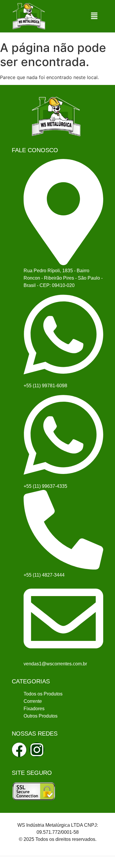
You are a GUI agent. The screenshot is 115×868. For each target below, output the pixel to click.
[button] (94, 16)
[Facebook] (19, 749)
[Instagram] (36, 749)
